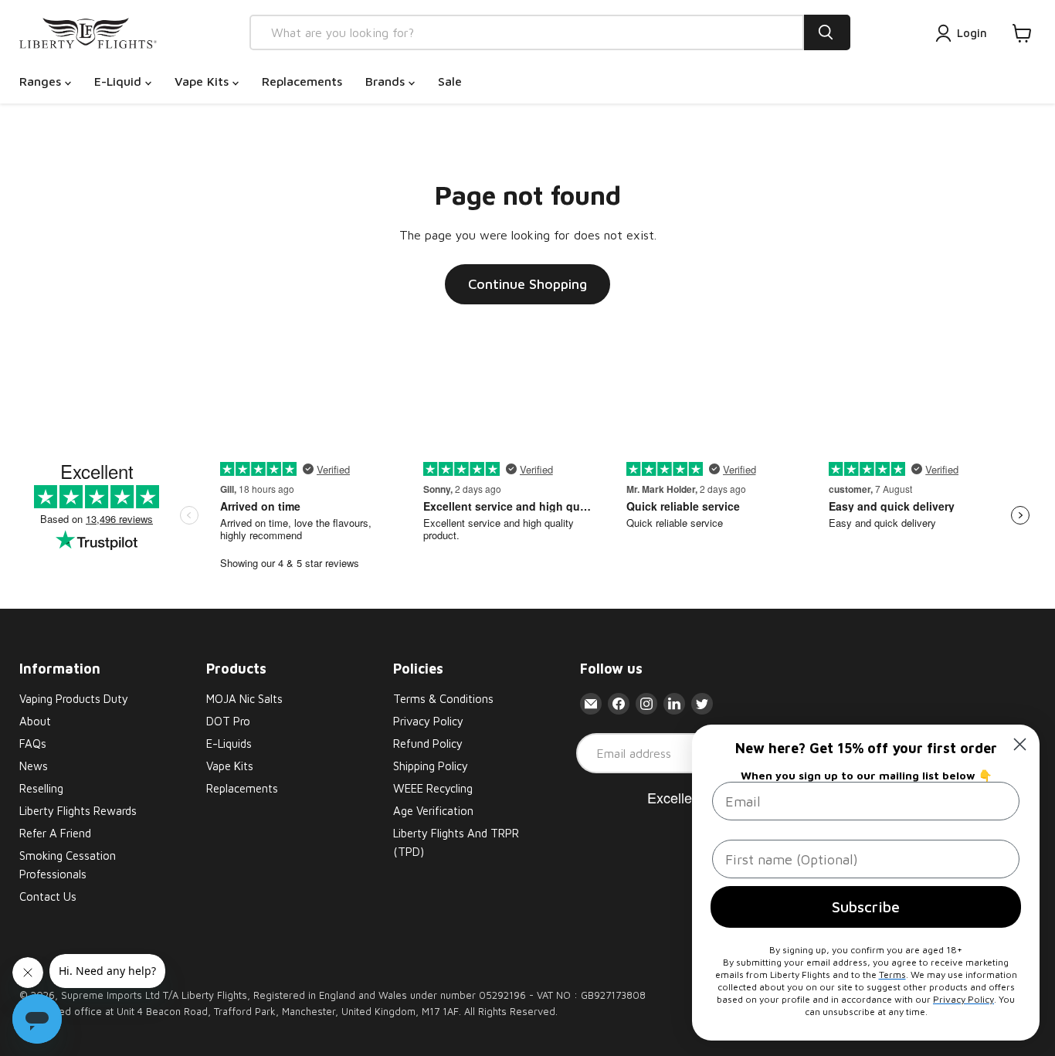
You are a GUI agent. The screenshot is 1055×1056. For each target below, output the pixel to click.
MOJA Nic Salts (244, 698)
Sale (450, 81)
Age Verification (433, 810)
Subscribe (866, 906)
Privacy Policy (428, 721)
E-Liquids (229, 743)
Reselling (41, 788)
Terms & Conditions (443, 698)
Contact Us (47, 896)
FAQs (32, 743)
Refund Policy (428, 743)
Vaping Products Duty (73, 698)
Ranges (42, 81)
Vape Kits (203, 81)
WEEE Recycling (433, 788)
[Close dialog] (1019, 744)
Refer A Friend (55, 833)
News (33, 765)
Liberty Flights (214, 995)
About (35, 721)
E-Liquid (119, 81)
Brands (387, 81)
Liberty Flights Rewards (78, 810)
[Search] (827, 32)
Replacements (302, 81)
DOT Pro (228, 721)
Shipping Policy (430, 765)
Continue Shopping (527, 284)
